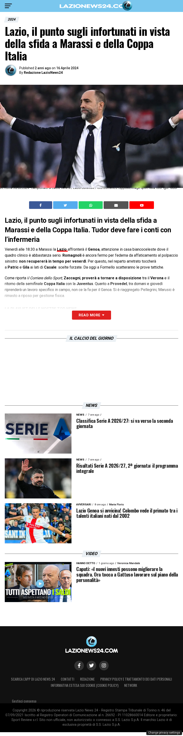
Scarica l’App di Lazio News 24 (33, 679)
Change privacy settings (164, 732)
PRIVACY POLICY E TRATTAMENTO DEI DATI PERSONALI (136, 679)
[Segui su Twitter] (91, 665)
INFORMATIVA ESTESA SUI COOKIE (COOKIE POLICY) (84, 685)
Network (130, 685)
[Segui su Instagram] (104, 665)
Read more (89, 315)
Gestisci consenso (24, 701)
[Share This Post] (91, 205)
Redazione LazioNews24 (43, 72)
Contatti (67, 679)
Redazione (87, 679)
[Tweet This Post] (66, 205)
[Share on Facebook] (41, 205)
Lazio (62, 249)
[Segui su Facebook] (79, 665)
